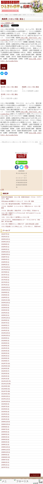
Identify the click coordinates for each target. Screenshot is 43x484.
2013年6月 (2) (5, 343)
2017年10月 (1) (5, 269)
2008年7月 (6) (5, 459)
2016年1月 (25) (5, 300)
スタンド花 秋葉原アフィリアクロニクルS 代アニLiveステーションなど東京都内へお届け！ (20, 213)
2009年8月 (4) (5, 427)
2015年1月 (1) (5, 315)
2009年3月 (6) (5, 439)
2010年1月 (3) (5, 419)
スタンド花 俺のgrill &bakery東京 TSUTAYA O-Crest (16, 204)
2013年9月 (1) (5, 338)
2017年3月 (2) (5, 279)
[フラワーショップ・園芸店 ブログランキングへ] (4, 25)
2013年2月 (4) (5, 353)
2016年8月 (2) (5, 292)
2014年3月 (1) (5, 328)
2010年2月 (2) (5, 416)
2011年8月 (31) (5, 389)
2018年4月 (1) (5, 259)
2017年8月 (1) (5, 272)
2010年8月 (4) (5, 404)
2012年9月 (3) (5, 358)
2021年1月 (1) (5, 236)
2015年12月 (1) (5, 302)
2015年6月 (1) (5, 305)
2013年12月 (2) (5, 333)
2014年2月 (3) (5, 330)
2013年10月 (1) (5, 335)
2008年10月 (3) (5, 452)
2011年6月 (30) (5, 394)
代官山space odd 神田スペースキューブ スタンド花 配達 (17, 201)
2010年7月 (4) (5, 406)
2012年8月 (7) (5, 361)
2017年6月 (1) (5, 277)
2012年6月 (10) (5, 366)
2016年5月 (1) (5, 297)
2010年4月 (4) (5, 414)
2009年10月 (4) (5, 424)
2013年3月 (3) (5, 351)
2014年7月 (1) (5, 323)
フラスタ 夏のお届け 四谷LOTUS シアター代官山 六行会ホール (20, 210)
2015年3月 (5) (5, 310)
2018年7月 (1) (5, 257)
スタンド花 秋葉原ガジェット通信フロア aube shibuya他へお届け (20, 224)
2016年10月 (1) (5, 290)
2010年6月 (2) (5, 409)
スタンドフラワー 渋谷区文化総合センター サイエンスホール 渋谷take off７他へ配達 (20, 220)
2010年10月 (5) (5, 401)
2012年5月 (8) (5, 368)
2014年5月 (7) (5, 325)
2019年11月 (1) (5, 241)
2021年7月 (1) (5, 234)
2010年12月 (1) (5, 396)
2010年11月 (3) (5, 399)
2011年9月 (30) (5, 386)
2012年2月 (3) (5, 376)
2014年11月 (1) (5, 318)
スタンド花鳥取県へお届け (7, 23)
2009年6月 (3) (5, 432)
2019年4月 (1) (5, 246)
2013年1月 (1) (5, 356)
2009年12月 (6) (5, 421)
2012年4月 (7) (5, 371)
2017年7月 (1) (5, 274)
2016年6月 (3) (5, 295)
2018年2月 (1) (5, 264)
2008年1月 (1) (5, 465)
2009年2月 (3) (5, 442)
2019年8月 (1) (5, 244)
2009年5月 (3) (5, 434)
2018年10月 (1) (5, 254)
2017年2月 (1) (5, 282)
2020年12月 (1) (5, 239)
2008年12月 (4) (5, 447)
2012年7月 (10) (5, 363)
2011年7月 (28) (5, 391)
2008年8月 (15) (5, 457)
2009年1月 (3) (5, 444)
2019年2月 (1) (5, 249)
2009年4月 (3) (5, 437)
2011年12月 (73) (5, 381)
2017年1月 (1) (5, 285)
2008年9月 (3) (5, 454)
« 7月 (2, 189)
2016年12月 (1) (5, 287)
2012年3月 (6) (5, 373)
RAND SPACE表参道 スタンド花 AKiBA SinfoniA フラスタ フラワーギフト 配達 (21, 197)
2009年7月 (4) (5, 429)
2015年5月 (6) (5, 307)
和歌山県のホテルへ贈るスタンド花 (10, 142)
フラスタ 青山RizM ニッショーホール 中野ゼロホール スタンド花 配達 (21, 207)
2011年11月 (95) (5, 383)
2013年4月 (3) (5, 348)
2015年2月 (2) (5, 312)
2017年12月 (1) (5, 267)
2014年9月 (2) (5, 320)
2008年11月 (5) (5, 449)
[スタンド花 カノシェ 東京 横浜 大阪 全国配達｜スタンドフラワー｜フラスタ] (21, 6)
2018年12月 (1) (5, 252)
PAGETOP (36, 475)
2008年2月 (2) (5, 462)
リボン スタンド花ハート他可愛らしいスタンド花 (15, 217)
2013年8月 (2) (5, 340)
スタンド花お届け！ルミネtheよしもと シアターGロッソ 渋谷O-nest (20, 226)
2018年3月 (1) (5, 262)
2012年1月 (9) (5, 378)
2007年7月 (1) (5, 467)
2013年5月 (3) (5, 345)
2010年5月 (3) (5, 411)
